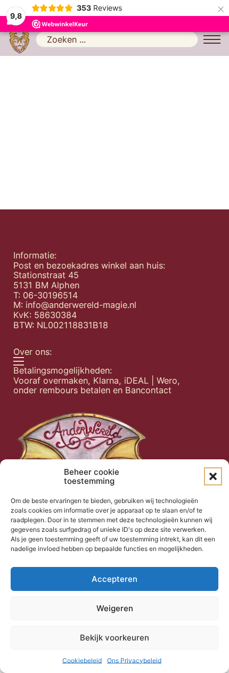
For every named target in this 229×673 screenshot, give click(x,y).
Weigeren (114, 608)
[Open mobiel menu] (211, 39)
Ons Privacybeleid (134, 660)
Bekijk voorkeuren (114, 638)
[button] (213, 476)
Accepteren (114, 579)
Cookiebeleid (82, 660)
